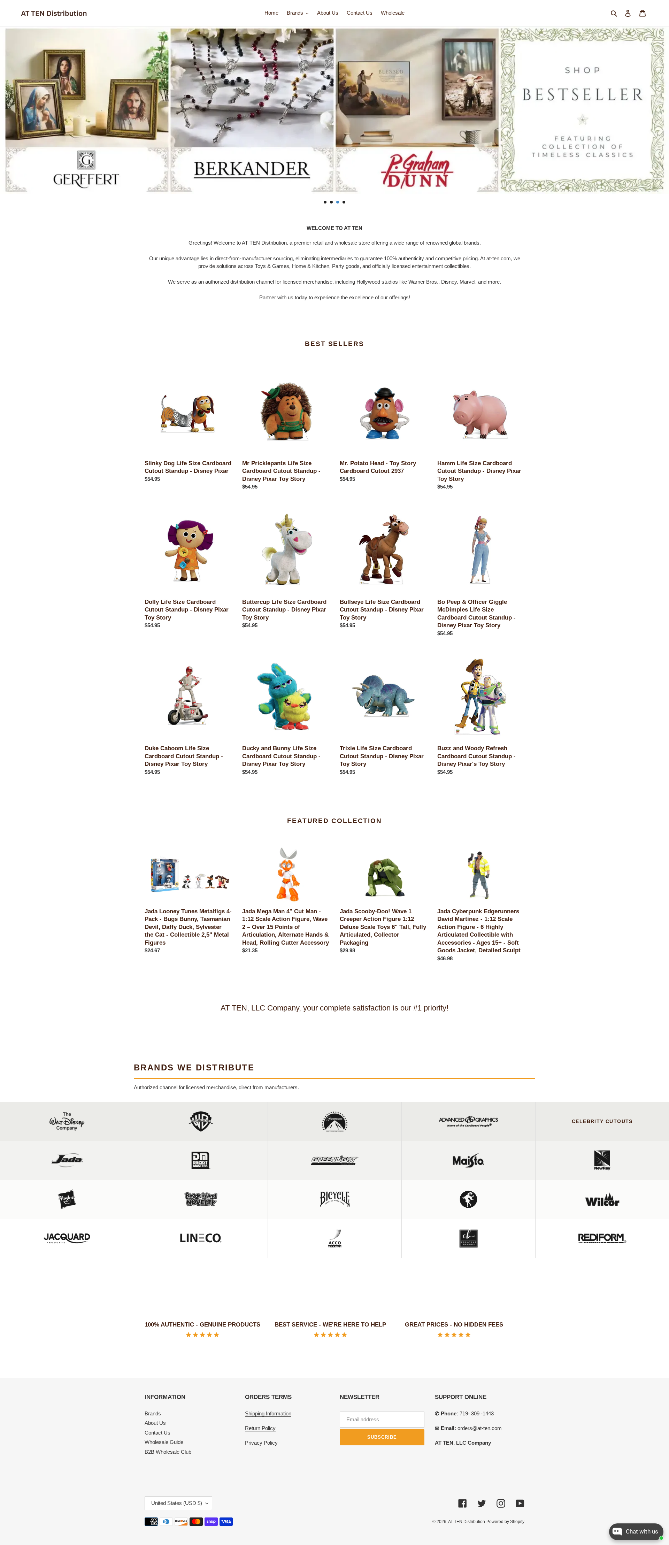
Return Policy (260, 1428)
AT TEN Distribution (466, 1521)
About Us (155, 1423)
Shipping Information (268, 1413)
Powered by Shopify (505, 1521)
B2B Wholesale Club (168, 1452)
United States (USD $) (176, 1503)
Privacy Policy (261, 1443)
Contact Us (157, 1433)
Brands (153, 1413)
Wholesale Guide (164, 1442)
